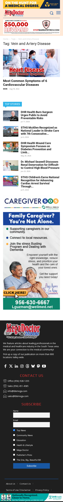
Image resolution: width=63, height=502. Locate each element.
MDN (5, 89)
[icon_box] (16, 381)
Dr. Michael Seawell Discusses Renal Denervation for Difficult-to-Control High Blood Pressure (40, 164)
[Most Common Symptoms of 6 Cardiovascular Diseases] (31, 63)
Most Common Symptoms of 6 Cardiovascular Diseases (25, 83)
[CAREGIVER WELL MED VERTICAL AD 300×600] (31, 252)
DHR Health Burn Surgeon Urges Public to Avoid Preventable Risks (37, 115)
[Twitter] (11, 366)
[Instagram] (22, 366)
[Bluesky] (33, 366)
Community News (24, 435)
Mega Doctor (22, 450)
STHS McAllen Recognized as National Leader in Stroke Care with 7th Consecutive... (40, 130)
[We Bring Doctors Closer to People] (22, 331)
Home (5, 39)
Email (15, 420)
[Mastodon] (38, 366)
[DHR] (31, 500)
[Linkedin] (16, 366)
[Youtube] (44, 366)
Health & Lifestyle (24, 445)
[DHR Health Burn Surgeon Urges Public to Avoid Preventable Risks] (10, 116)
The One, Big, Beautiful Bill (28, 460)
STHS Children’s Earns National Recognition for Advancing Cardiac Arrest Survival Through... (40, 182)
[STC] (31, 4)
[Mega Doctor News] (13, 13)
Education (21, 440)
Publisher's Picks (24, 455)
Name (15, 411)
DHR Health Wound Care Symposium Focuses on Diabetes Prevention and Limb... (36, 147)
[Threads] (27, 366)
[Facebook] (5, 366)
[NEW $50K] (31, 27)
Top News (21, 430)
